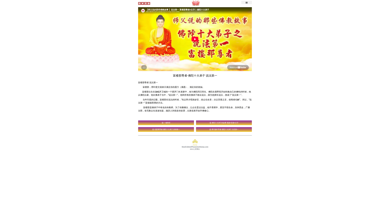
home (195, 145)
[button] (139, 3)
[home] (195, 141)
